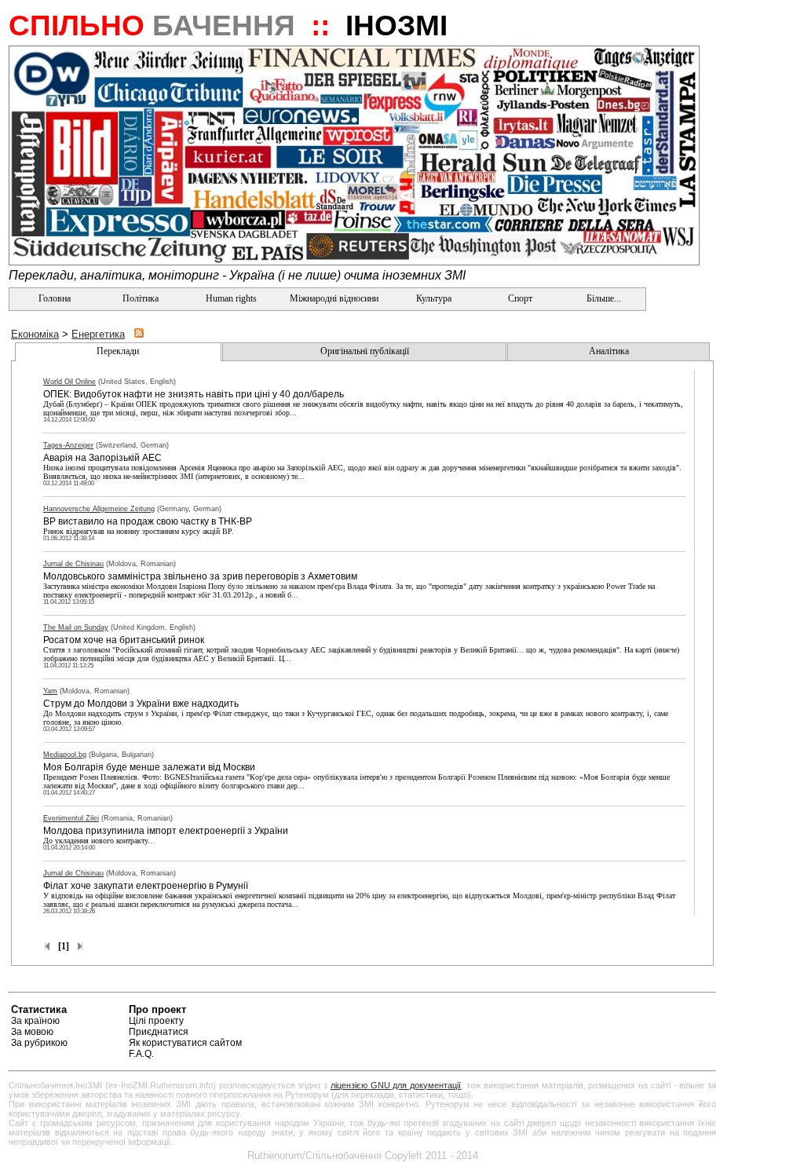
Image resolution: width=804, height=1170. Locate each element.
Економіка (35, 334)
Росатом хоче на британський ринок (123, 639)
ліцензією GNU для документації (396, 1085)
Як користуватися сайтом (185, 1042)
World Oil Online (69, 382)
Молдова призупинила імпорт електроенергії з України (165, 830)
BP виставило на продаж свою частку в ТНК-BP (147, 521)
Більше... (603, 298)
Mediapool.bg (64, 755)
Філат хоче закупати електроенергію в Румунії (145, 885)
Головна (53, 298)
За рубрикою (39, 1042)
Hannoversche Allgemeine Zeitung (99, 509)
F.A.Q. (141, 1053)
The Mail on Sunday (75, 627)
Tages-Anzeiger (68, 445)
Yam (50, 691)
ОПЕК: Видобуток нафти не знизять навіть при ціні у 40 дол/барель (193, 394)
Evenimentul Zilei (71, 818)
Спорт (519, 298)
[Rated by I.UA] (679, 1012)
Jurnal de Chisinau (73, 564)
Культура (433, 298)
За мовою (32, 1031)
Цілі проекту (156, 1020)
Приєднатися (158, 1031)
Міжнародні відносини (334, 298)
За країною (35, 1020)
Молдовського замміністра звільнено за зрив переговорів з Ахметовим (200, 576)
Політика (140, 298)
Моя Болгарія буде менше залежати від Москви (149, 767)
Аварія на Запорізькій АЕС (102, 457)
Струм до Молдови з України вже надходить (141, 703)
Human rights (231, 298)
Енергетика (98, 334)
